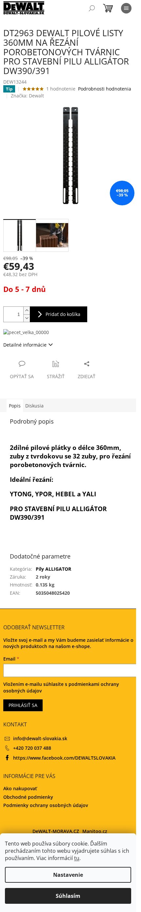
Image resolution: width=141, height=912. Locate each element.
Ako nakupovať (20, 788)
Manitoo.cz (94, 831)
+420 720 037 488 (32, 748)
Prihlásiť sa (23, 705)
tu (76, 858)
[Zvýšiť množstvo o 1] (26, 310)
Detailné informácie (25, 345)
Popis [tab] (15, 406)
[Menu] (126, 8)
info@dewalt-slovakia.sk (40, 738)
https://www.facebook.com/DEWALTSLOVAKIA (64, 758)
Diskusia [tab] (34, 406)
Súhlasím (68, 895)
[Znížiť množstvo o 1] (26, 318)
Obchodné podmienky (28, 797)
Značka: (27, 95)
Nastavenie (68, 874)
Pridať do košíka (63, 314)
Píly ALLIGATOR (53, 569)
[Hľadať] (91, 8)
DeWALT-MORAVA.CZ (55, 831)
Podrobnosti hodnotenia (104, 89)
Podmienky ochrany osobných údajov (45, 805)
